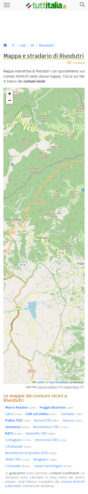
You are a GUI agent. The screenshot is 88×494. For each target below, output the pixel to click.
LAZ (23, 45)
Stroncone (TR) (51, 440)
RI (32, 45)
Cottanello (17, 466)
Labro (13, 414)
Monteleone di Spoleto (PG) (31, 453)
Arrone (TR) (46, 420)
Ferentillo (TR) (41, 433)
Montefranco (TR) (50, 427)
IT (13, 45)
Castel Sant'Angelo (53, 466)
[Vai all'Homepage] (46, 5)
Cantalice (71, 414)
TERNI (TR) (17, 459)
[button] (81, 5)
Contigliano (18, 440)
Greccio (72, 420)
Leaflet (39, 382)
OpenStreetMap (58, 382)
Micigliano (45, 459)
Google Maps (71, 387)
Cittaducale (18, 446)
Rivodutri (46, 45)
